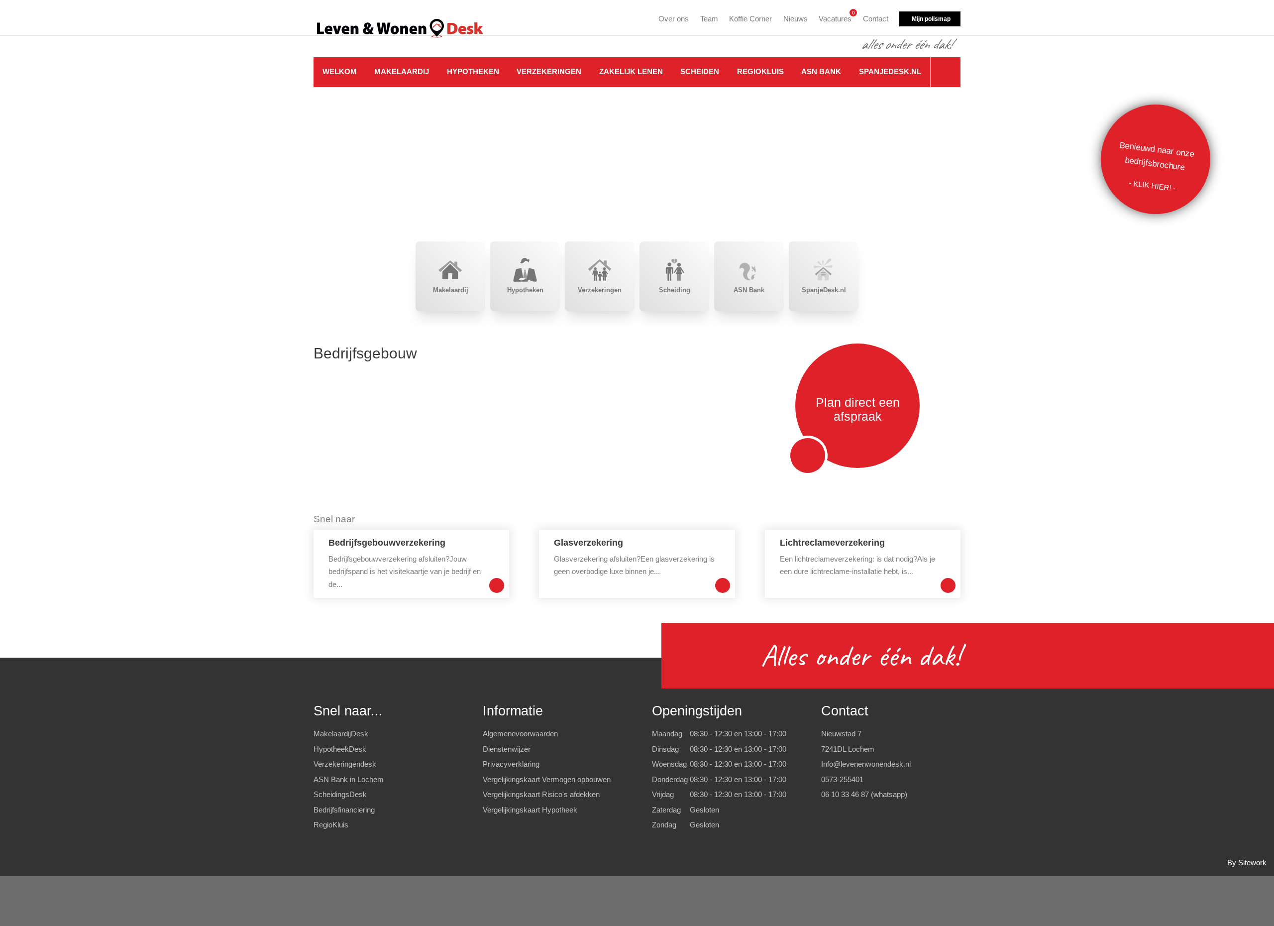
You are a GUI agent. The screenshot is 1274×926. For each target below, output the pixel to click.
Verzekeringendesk (345, 764)
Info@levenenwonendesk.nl (866, 764)
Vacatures (835, 17)
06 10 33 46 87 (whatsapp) (864, 794)
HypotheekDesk (340, 749)
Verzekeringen (549, 71)
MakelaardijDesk (341, 733)
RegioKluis (760, 71)
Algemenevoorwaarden (520, 733)
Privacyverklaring (511, 764)
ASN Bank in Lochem (349, 779)
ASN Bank (821, 71)
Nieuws (795, 18)
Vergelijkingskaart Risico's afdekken (541, 794)
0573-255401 (842, 779)
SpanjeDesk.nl (890, 71)
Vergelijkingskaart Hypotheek (530, 810)
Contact (875, 18)
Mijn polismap (931, 18)
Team (709, 18)
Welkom (339, 71)
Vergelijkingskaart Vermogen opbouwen (547, 779)
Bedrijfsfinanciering (344, 810)
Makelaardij (401, 71)
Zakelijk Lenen (631, 71)
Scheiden (699, 71)
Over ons (673, 18)
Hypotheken (473, 71)
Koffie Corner (750, 18)
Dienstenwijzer (507, 749)
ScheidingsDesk (340, 794)
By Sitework (1247, 862)
